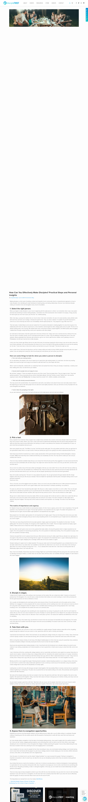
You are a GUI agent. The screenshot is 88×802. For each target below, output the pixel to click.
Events (32, 3)
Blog (33, 297)
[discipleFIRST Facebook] (76, 3)
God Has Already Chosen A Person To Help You (22, 781)
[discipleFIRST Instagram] (81, 3)
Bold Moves (39, 779)
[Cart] (72, 3)
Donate (54, 3)
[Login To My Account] (69, 3)
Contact (61, 3)
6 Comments (28, 297)
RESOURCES (40, 3)
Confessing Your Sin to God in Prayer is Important (22, 783)
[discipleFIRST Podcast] (84, 3)
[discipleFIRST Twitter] (78, 3)
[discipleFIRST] (85, 799)
